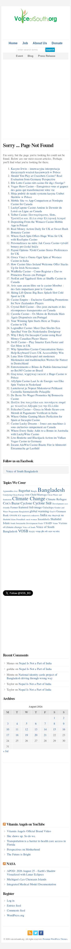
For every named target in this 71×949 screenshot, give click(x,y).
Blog (30, 55)
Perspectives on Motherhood (23, 849)
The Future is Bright (19, 854)
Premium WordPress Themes (55, 939)
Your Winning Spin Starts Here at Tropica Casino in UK (35, 322)
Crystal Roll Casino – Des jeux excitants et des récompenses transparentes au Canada (38, 308)
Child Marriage (38, 494)
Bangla (34, 491)
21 (45, 735)
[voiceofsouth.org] (36, 23)
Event (19, 55)
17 (7, 735)
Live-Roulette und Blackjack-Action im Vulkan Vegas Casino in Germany (38, 439)
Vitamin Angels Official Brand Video (29, 831)
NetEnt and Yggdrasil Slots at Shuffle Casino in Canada (38, 280)
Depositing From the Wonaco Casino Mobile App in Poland (37, 223)
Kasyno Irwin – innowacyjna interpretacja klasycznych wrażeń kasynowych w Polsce (36, 170)
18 (17, 735)
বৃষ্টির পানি (44, 531)
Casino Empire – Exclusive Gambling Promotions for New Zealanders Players (39, 301)
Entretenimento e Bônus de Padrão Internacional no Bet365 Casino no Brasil (39, 368)
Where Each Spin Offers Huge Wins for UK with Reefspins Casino (37, 237)
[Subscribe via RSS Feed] (30, 932)
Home (13, 43)
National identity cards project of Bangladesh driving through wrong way (32, 676)
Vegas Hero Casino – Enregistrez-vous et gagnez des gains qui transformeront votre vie (39, 188)
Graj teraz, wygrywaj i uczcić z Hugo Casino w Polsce (39, 375)
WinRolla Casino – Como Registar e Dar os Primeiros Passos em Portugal (36, 273)
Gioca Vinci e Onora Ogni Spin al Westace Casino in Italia (36, 259)
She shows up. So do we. (21, 836)
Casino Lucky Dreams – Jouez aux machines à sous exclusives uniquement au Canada (38, 425)
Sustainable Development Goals (29, 523)
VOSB (23, 530)
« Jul (5, 751)
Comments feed (16, 910)
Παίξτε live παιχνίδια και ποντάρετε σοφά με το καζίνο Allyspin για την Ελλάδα (38, 404)
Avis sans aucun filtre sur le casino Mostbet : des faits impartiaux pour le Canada (37, 287)
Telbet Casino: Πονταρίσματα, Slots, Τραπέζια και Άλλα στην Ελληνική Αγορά (38, 216)
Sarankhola (44, 519)
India (43, 515)
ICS (19, 515)
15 (54, 729)
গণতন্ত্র (38, 531)
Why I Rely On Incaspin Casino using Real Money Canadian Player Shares (36, 336)
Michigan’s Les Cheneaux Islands (26, 879)
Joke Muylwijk (54, 515)
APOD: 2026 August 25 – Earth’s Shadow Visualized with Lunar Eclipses (31, 872)
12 (26, 729)
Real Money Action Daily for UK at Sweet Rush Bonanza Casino (39, 230)
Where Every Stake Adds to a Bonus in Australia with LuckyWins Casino (39, 432)
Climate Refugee (56, 499)
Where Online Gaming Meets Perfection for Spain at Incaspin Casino (36, 418)
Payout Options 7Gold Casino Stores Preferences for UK (39, 251)
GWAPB (13, 515)
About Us (40, 43)
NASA (11, 863)
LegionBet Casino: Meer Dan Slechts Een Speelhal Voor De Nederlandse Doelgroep (35, 329)
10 (7, 729)
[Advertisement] (37, 31)
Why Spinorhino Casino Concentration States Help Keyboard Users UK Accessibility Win (37, 351)
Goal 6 (52, 511)
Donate (57, 43)
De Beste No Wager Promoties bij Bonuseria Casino (37, 397)
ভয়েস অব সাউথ (53, 531)
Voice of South (29, 527)
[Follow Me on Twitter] (35, 932)
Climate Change (28, 498)
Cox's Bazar (11, 503)
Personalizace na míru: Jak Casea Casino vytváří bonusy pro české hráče (39, 244)
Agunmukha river (10, 491)
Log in (10, 900)
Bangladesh (51, 489)
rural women (31, 519)
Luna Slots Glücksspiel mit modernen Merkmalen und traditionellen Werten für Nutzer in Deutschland (39, 359)
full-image (35, 507)
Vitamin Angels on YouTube (26, 824)
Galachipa (48, 507)
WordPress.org (15, 915)
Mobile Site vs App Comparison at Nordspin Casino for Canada (37, 202)
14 (45, 729)
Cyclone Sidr (42, 502)
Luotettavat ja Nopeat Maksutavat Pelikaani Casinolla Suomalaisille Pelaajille (36, 389)
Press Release (46, 55)
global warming (39, 511)
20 (36, 735)
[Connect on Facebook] (41, 932)
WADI (32, 531)
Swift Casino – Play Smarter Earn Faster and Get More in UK (37, 343)
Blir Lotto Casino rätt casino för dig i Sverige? (38, 183)
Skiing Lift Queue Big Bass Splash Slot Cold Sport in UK (37, 294)
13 (36, 729)
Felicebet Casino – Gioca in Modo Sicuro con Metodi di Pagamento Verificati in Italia (37, 411)
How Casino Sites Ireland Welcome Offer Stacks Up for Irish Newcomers (39, 266)
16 (63, 729)
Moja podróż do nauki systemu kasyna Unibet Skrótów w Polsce (37, 195)
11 (17, 729)
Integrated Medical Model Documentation (31, 884)
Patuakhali (20, 519)
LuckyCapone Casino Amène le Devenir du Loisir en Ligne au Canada (36, 209)
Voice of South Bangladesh (22, 471)
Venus (55, 523)
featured (23, 507)
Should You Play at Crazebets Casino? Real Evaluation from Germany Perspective (36, 177)
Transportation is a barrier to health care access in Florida (36, 842)
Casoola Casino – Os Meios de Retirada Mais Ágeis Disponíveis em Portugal (38, 315)
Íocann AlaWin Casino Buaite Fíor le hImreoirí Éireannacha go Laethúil (38, 446)
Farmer (14, 507)
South (12, 523)
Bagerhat (24, 490)
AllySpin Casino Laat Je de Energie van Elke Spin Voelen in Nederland (37, 382)
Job (25, 43)
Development (58, 503)
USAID (48, 523)
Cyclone (26, 503)
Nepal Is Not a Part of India (35, 663)
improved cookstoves (30, 515)
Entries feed (14, 905)
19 (26, 735)
